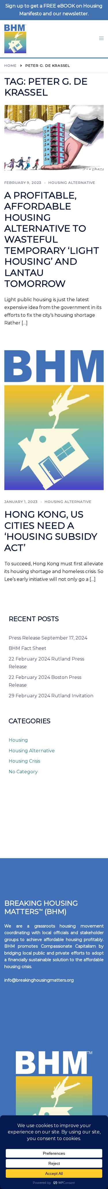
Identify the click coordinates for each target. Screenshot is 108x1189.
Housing (18, 740)
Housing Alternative (71, 182)
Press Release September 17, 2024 (48, 638)
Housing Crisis (24, 761)
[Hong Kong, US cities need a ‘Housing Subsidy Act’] (54, 420)
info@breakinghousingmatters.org (39, 980)
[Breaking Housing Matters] (15, 38)
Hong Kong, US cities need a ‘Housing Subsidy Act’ (50, 531)
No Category (23, 771)
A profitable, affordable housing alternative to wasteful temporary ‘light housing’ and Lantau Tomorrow (51, 239)
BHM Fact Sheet (27, 648)
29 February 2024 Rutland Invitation (51, 695)
